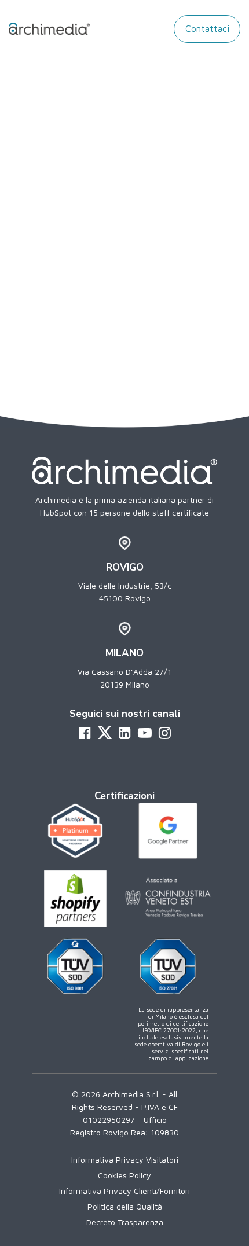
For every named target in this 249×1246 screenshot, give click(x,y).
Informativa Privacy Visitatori (124, 1159)
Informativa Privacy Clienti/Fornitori (124, 1191)
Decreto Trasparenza (124, 1222)
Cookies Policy (124, 1175)
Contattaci (207, 28)
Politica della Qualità (124, 1206)
